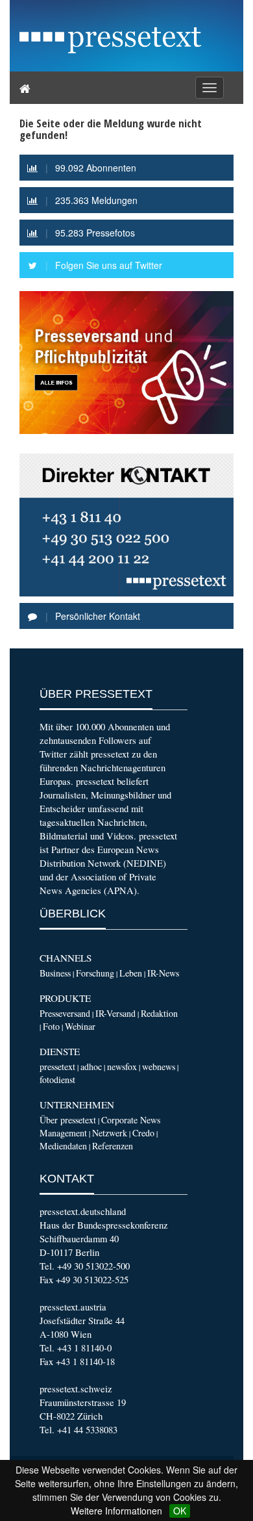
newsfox (122, 1066)
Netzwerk (109, 1133)
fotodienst (57, 1079)
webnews (158, 1066)
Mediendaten (63, 1146)
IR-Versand (115, 1013)
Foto (51, 1026)
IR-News (163, 973)
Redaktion (159, 1013)
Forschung (95, 973)
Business (55, 973)
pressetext (57, 1066)
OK (179, 1510)
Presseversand (65, 1013)
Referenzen (112, 1146)
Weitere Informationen (116, 1510)
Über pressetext (68, 1120)
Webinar (80, 1026)
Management (63, 1133)
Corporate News (130, 1120)
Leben (130, 973)
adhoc (91, 1066)
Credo (143, 1133)
